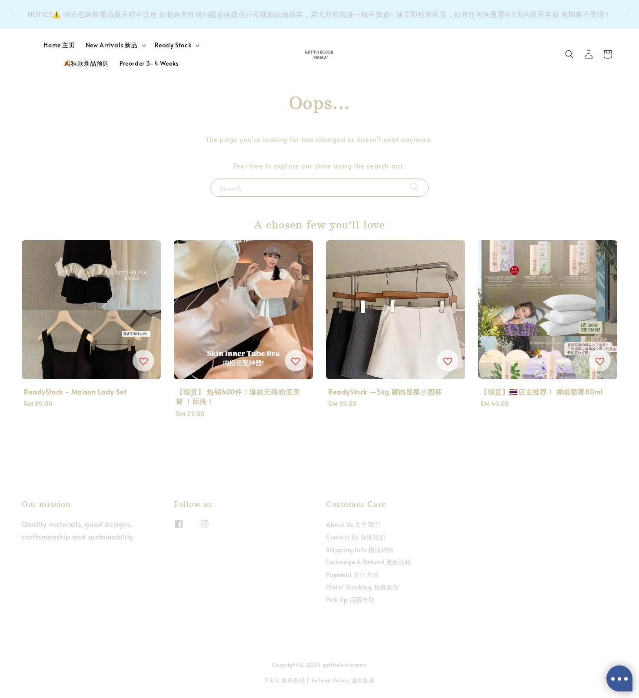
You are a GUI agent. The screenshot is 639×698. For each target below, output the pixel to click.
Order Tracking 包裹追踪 (362, 587)
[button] (569, 54)
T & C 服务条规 (285, 680)
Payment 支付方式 (352, 574)
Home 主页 (59, 45)
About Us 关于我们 (353, 525)
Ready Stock (173, 45)
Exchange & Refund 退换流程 (368, 562)
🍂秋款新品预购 (86, 63)
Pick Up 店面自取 (350, 599)
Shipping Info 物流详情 (360, 550)
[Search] (414, 187)
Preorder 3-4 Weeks (149, 63)
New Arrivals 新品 (112, 45)
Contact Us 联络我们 (356, 537)
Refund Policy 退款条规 (343, 680)
